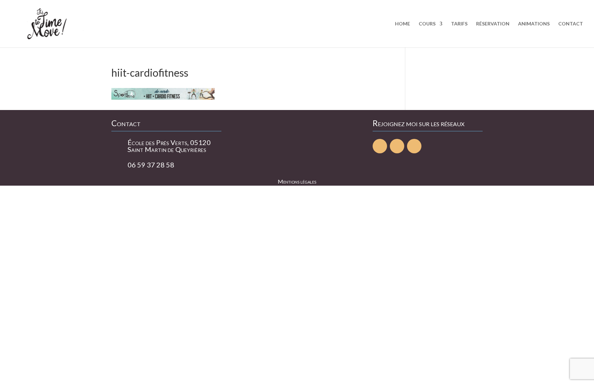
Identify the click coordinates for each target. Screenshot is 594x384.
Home (402, 23)
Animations (534, 23)
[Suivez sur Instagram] (414, 146)
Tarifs (459, 23)
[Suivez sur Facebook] (380, 146)
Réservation (492, 23)
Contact (570, 23)
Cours (427, 23)
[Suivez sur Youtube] (397, 146)
